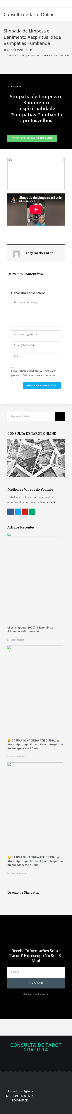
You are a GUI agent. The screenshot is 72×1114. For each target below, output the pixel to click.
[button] (32, 138)
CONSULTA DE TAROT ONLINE (31, 434)
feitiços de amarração (43, 502)
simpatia (16, 86)
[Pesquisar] (60, 416)
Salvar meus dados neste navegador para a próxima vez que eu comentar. (34, 373)
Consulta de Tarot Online (29, 14)
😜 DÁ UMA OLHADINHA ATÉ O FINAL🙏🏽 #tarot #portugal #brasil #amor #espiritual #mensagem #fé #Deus (35, 744)
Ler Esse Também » (16, 640)
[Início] (5, 55)
